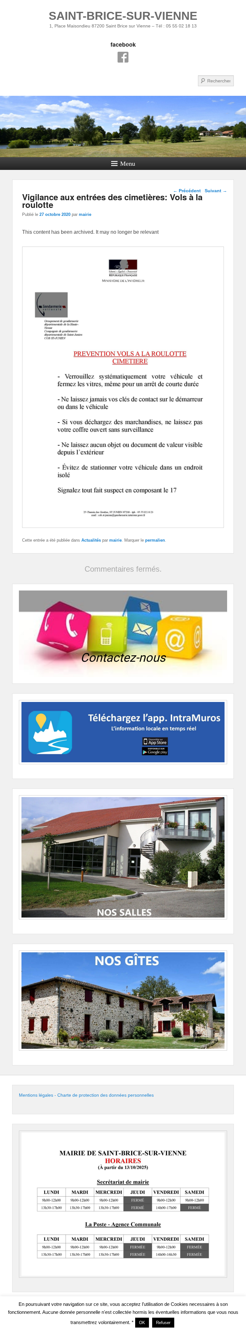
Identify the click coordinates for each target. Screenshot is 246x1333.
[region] (123, 633)
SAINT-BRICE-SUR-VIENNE (123, 15)
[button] (123, 633)
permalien (155, 540)
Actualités (91, 540)
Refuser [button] (163, 1322)
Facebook (123, 57)
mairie (85, 214)
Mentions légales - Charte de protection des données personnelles (86, 1095)
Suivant (216, 190)
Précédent (187, 190)
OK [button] (142, 1322)
